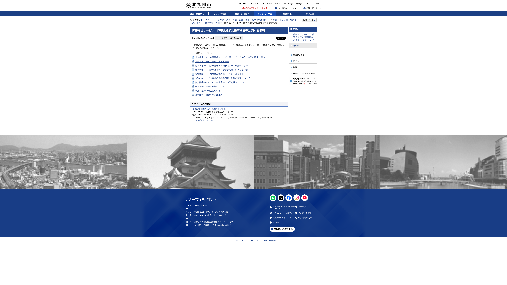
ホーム (244, 4)
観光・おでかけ (242, 14)
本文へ (256, 4)
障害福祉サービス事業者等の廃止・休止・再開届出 (219, 74)
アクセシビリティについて (284, 213)
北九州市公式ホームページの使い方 (284, 207)
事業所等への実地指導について (210, 86)
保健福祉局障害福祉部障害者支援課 (209, 109)
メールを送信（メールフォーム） (208, 120)
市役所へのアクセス (283, 229)
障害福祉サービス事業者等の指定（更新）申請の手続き (221, 66)
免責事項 (302, 207)
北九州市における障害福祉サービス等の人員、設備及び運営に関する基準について (234, 57)
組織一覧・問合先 (313, 8)
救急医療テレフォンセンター (257, 8)
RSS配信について (280, 222)
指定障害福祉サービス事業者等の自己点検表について (220, 82)
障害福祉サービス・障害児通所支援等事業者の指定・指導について (303, 37)
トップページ (207, 20)
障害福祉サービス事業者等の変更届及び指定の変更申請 (221, 70)
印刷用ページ (308, 20)
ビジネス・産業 (264, 14)
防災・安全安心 (197, 14)
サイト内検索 (314, 4)
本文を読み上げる (272, 4)
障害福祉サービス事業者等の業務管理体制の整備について (222, 78)
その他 (219, 23)
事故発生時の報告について (207, 91)
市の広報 (310, 14)
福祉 (275, 20)
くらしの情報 (219, 14)
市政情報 (287, 14)
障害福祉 (209, 23)
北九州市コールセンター (288, 8)
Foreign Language (294, 4)
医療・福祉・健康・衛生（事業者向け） (252, 20)
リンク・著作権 (304, 213)
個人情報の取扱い (305, 218)
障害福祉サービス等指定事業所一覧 (212, 61)
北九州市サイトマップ (282, 218)
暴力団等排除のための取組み (209, 95)
